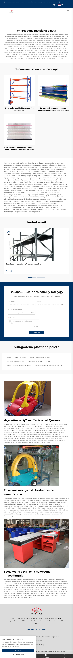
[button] (30, 277)
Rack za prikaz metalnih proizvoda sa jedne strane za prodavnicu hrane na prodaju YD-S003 (19, 149)
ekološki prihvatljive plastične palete (19, 365)
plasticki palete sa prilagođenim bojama (48, 365)
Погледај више (11, 271)
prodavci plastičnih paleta (15, 361)
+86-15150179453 (38, 641)
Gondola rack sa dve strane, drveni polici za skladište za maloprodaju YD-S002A (53, 109)
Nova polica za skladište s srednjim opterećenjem (19, 109)
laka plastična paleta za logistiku (39, 361)
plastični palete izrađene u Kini (40, 357)
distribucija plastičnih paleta (16, 357)
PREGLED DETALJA (19, 90)
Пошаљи (36, 332)
